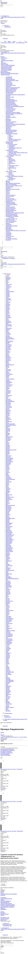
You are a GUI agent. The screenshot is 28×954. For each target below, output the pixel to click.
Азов (7, 283)
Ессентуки (8, 399)
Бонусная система (4, 914)
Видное (7, 343)
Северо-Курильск (9, 618)
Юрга (7, 708)
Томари (7, 658)
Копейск (8, 451)
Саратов (7, 614)
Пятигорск (8, 592)
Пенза (7, 572)
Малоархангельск (10, 497)
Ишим (7, 416)
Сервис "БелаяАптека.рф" (6, 898)
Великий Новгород (10, 338)
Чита (7, 280)
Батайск (7, 311)
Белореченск (8, 317)
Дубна (7, 389)
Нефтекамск (8, 530)
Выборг (7, 361)
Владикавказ (8, 345)
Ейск (7, 394)
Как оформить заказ (5, 917)
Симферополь (9, 628)
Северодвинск (9, 619)
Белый (7, 318)
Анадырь (8, 287)
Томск (7, 660)
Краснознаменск (9, 458)
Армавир (8, 295)
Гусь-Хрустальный (10, 378)
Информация (3, 909)
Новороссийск (9, 541)
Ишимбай (8, 417)
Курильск (8, 472)
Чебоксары (8, 277)
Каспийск (8, 428)
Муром (7, 515)
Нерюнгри (8, 527)
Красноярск (8, 462)
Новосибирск (9, 543)
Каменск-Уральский (10, 423)
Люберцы (8, 491)
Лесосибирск (9, 481)
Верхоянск (8, 342)
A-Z (5, 738)
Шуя (7, 700)
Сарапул (7, 612)
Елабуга (7, 396)
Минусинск (8, 506)
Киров (7, 435)
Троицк (7, 661)
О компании (3, 897)
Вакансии (3, 908)
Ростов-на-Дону (9, 601)
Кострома (8, 453)
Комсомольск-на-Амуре (11, 449)
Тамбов (7, 650)
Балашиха (8, 308)
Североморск (9, 621)
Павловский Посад (10, 570)
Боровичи (8, 329)
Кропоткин (8, 463)
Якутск (7, 709)
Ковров (7, 443)
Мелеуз (7, 501)
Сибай (7, 627)
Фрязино (8, 677)
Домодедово (8, 386)
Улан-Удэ (8, 669)
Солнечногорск (9, 634)
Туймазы (8, 663)
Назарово (8, 519)
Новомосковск (9, 540)
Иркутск (8, 414)
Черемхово (8, 690)
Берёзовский (8, 322)
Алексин (8, 285)
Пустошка (8, 589)
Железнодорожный (10, 401)
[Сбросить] (1, 889)
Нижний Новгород (10, 534)
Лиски (7, 485)
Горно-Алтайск (9, 374)
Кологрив (8, 446)
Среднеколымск (9, 640)
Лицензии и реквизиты (6, 901)
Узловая (7, 668)
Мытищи (8, 517)
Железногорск (9, 400)
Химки (7, 683)
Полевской (8, 582)
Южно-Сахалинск (10, 707)
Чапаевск (8, 687)
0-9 (6, 738)
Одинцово (8, 558)
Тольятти (8, 657)
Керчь (7, 432)
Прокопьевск (9, 585)
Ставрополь (8, 641)
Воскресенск (8, 357)
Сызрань (8, 647)
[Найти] (2, 6)
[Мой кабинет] (1, 254)
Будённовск (8, 334)
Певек (7, 571)
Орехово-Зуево (9, 565)
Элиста (7, 705)
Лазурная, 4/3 (6, 923)
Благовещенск (9, 325)
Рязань (7, 604)
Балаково (8, 305)
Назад (8, 274)
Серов (7, 624)
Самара (7, 609)
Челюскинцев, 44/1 (7, 925)
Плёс (7, 579)
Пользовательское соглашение (7, 906)
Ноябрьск (8, 554)
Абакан (7, 282)
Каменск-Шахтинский (11, 425)
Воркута (7, 355)
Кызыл (7, 474)
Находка (7, 525)
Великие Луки (9, 337)
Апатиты (8, 292)
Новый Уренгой (9, 551)
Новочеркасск (9, 549)
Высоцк (7, 363)
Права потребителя (5, 902)
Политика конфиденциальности (8, 905)
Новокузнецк (9, 538)
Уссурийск (8, 673)
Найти (2, 740)
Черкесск (8, 279)
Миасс (7, 504)
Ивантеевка (8, 410)
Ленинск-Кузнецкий (10, 479)
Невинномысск (9, 526)
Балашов (8, 309)
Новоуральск (8, 546)
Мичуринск (8, 510)
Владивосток (9, 344)
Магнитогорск (9, 494)
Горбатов (8, 373)
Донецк (7, 387)
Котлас (7, 454)
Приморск (8, 584)
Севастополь (8, 617)
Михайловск (8, 508)
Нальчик (8, 521)
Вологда (7, 352)
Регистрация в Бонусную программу (9, 893)
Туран (7, 666)
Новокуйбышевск (10, 539)
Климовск (8, 440)
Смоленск (8, 631)
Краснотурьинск (9, 461)
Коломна (8, 447)
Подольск (8, 580)
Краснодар (8, 456)
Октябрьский (9, 560)
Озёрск (7, 559)
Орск (7, 566)
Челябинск (8, 278)
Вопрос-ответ (4, 919)
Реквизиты (3, 912)
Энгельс (7, 706)
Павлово (8, 569)
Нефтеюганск (9, 531)
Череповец (8, 692)
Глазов (7, 371)
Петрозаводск (9, 577)
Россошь (8, 599)
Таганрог (8, 649)
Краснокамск (9, 460)
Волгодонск (8, 349)
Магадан (8, 492)
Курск (7, 473)
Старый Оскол (9, 642)
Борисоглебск (9, 328)
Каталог (2, 891)
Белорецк (8, 316)
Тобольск (8, 656)
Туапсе (7, 662)
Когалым (8, 445)
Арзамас (7, 293)
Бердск (7, 319)
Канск (7, 427)
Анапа (7, 289)
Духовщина (8, 390)
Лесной (7, 480)
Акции (2, 892)
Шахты (7, 699)
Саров (7, 615)
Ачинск (7, 303)
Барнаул (7, 310)
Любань (7, 489)
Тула (7, 664)
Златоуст (8, 408)
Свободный (8, 616)
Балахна (7, 306)
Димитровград (9, 382)
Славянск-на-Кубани (10, 630)
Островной (8, 567)
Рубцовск (8, 602)
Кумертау (8, 468)
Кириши (8, 434)
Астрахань (8, 302)
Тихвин (7, 654)
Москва (7, 512)
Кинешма (8, 433)
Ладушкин (8, 476)
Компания (3, 895)
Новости (2, 899)
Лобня (7, 486)
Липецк (7, 484)
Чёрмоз (7, 693)
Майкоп (7, 495)
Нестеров (8, 528)
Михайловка (8, 507)
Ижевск (7, 412)
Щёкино (7, 701)
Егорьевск (8, 393)
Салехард (8, 606)
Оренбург (8, 564)
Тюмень (7, 667)
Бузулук (7, 335)
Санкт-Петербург (9, 610)
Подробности (4, 788)
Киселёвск (8, 438)
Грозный (8, 375)
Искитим (8, 415)
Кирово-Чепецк (9, 436)
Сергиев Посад (9, 623)
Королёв (7, 452)
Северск (7, 622)
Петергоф (8, 576)
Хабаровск (8, 679)
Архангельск (8, 299)
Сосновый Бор (9, 636)
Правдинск (8, 583)
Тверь (7, 651)
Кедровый (8, 429)
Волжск (7, 350)
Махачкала (8, 498)
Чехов (7, 695)
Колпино (8, 448)
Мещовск (8, 502)
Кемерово (8, 430)
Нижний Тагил (9, 536)
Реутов (7, 596)
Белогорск (8, 315)
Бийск (7, 323)
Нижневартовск (9, 532)
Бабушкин (8, 304)
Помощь (2, 915)
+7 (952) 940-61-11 (5, 15)
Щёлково (8, 702)
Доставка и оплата (5, 918)
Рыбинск (8, 603)
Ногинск (8, 552)
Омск (7, 562)
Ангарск (8, 290)
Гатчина (7, 367)
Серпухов (8, 625)
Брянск (7, 331)
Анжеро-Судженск (10, 291)
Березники (8, 321)
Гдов (7, 368)
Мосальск (8, 511)
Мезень (7, 500)
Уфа (7, 675)
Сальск (7, 608)
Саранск (7, 611)
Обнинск (8, 557)
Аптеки (2, 911)
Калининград (9, 421)
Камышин (8, 426)
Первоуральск (9, 573)
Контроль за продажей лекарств (8, 904)
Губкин (7, 376)
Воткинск (8, 358)
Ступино (8, 644)
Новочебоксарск (9, 547)
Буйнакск (8, 336)
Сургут (7, 645)
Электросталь (9, 703)
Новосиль (8, 544)
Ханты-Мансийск (10, 681)
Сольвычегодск (9, 635)
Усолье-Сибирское (10, 671)
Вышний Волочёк (10, 364)
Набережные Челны (10, 518)
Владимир (8, 347)
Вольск (7, 354)
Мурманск (8, 514)
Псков (7, 588)
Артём (7, 297)
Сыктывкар (8, 648)
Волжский (8, 351)
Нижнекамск (8, 533)
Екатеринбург (9, 395)
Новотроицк (8, 545)
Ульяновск (8, 670)
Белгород (8, 312)
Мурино (7, 513)
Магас (7, 493)
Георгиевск (8, 370)
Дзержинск (8, 381)
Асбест (7, 300)
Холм (7, 684)
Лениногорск (9, 478)
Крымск (7, 465)
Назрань (7, 520)
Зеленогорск (8, 406)
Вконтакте (5, 38)
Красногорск (8, 455)
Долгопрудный (9, 384)
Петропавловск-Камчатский (12, 578)
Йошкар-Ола (8, 419)
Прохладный (8, 586)
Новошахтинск (9, 550)
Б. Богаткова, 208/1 (7, 924)
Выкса (7, 362)
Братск (7, 330)
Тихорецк (8, 655)
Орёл (7, 563)
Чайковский (8, 686)
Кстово (7, 466)
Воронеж (8, 356)
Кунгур (7, 469)
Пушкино (8, 591)
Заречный (8, 404)
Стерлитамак (9, 643)
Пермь (7, 575)
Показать (3, 890)
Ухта (7, 676)
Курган (7, 471)
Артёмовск (8, 298)
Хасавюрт (8, 682)
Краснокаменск (9, 459)
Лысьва (7, 487)
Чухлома (8, 697)
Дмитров (8, 383)
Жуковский (8, 403)
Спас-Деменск (9, 638)
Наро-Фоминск (9, 523)
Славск (7, 629)
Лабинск (8, 475)
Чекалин (8, 688)
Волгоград (8, 348)
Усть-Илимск (9, 674)
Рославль (8, 598)
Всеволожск (8, 360)
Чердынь (8, 689)
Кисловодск (8, 439)
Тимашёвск (8, 653)
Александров (9, 284)
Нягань (7, 556)
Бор (6, 326)
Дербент (7, 380)
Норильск (8, 553)
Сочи (7, 637)
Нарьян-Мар (8, 524)
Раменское (8, 593)
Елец (7, 397)
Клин (7, 441)
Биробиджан (8, 324)
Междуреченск (9, 499)
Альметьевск (8, 286)
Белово (7, 313)
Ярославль (8, 710)
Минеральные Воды (10, 505)
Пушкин (8, 590)
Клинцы (7, 442)
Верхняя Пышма (9, 341)
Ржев (7, 597)
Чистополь (8, 696)
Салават (7, 605)
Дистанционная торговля (6, 903)
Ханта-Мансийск (9, 680)
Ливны (7, 482)
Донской (8, 388)
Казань (7, 420)
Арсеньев (8, 296)
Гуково (7, 377)
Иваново (8, 409)
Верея (7, 339)
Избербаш (8, 413)
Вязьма (7, 365)
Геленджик (8, 369)
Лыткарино (8, 488)
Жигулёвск (8, 402)
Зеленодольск (9, 407)
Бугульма (8, 332)
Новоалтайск (9, 537)
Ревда (7, 595)
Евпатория (8, 391)
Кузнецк (7, 467)
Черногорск (8, 694)
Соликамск (8, 632)
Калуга (7, 422)
